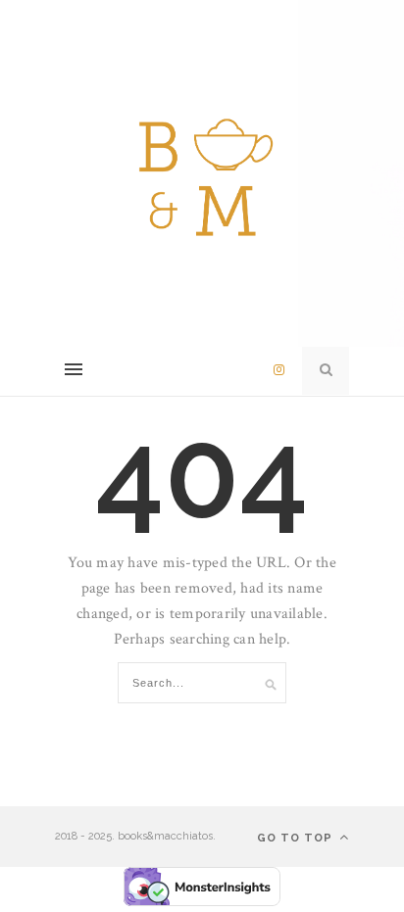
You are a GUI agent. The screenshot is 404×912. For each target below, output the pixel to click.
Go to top (296, 838)
